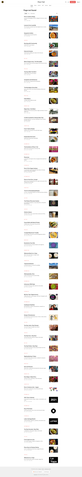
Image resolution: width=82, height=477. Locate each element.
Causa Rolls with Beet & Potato (32, 222)
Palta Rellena (27, 98)
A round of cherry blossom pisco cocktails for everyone (34, 357)
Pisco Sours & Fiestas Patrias (31, 447)
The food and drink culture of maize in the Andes (33, 337)
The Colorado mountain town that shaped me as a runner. (35, 26)
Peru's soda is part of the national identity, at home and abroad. (34, 90)
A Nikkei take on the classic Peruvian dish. (32, 224)
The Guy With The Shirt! (30, 71)
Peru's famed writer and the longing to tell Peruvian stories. (35, 63)
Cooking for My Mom (29, 304)
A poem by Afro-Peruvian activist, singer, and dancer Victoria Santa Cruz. (35, 111)
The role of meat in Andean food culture (31, 327)
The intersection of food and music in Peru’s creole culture (35, 316)
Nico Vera (28, 20)
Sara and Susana (28, 366)
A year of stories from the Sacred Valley (31, 275)
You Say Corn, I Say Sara (30, 335)
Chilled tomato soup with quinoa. (30, 34)
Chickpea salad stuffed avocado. (30, 100)
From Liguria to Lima (29, 439)
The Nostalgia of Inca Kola (30, 87)
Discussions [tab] (33, 13)
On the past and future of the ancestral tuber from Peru (34, 347)
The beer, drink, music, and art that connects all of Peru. (34, 213)
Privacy (39, 469)
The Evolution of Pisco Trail (31, 147)
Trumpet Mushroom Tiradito (31, 232)
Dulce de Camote (28, 51)
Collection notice (48, 469)
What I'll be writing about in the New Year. (32, 148)
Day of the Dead (28, 408)
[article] (41, 19)
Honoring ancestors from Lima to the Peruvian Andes (34, 410)
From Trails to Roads (29, 128)
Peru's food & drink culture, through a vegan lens (33, 459)
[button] (32, 5)
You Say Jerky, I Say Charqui (31, 325)
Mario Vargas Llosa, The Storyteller (33, 61)
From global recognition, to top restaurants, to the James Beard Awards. (35, 203)
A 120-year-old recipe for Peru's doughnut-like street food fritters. (35, 159)
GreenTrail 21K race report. (29, 45)
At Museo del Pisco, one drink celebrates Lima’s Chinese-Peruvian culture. (35, 120)
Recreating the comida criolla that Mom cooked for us (34, 306)
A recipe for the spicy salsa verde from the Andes (33, 285)
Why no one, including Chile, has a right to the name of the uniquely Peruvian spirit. (35, 182)
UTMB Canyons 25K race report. (30, 73)
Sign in (78, 2)
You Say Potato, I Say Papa (30, 346)
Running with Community (30, 43)
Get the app (46, 471)
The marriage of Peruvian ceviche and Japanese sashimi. (35, 234)
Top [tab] (28, 13)
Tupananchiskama (29, 263)
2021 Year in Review (29, 397)
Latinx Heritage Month (29, 419)
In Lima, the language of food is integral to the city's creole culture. (35, 19)
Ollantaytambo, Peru (29, 274)
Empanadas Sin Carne (29, 136)
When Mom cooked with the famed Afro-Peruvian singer (35, 368)
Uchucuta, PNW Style (29, 284)
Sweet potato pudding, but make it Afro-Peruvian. (33, 52)
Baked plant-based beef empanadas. (31, 138)
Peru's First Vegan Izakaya (31, 168)
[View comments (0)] (32, 103)
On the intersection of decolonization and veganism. (34, 244)
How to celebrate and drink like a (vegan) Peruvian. (34, 448)
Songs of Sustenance (29, 315)
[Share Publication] (68, 2)
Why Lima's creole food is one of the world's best (33, 388)
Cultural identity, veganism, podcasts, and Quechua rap (34, 420)
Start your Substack (38, 471)
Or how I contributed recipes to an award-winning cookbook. (36, 192)
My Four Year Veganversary (31, 294)
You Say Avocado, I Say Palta (31, 429)
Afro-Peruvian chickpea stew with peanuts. (32, 81)
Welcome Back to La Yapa (30, 253)
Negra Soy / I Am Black (29, 109)
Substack (35, 474)
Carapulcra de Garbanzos (30, 79)
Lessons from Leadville (30, 25)
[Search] (66, 2)
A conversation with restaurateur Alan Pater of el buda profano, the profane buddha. (34, 170)
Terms (43, 469)
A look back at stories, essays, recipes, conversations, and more (35, 400)
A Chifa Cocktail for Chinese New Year (34, 117)
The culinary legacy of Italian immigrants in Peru (33, 441)
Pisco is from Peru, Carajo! (31, 179)
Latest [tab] (26, 13)
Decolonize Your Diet (29, 243)
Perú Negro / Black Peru (30, 377)
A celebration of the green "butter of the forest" (33, 430)
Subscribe (73, 2)
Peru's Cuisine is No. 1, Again (31, 387)
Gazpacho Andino (28, 33)
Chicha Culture (28, 212)
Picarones (26, 157)
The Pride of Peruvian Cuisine (31, 201)
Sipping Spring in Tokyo (30, 356)
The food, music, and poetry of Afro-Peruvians (33, 378)
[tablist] (29, 13)
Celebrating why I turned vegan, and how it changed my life (35, 296)
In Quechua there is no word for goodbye (32, 265)
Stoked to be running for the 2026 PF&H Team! (33, 130)
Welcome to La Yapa (29, 457)
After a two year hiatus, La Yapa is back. (31, 254)
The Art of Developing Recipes (32, 190)
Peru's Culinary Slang (29, 16)
